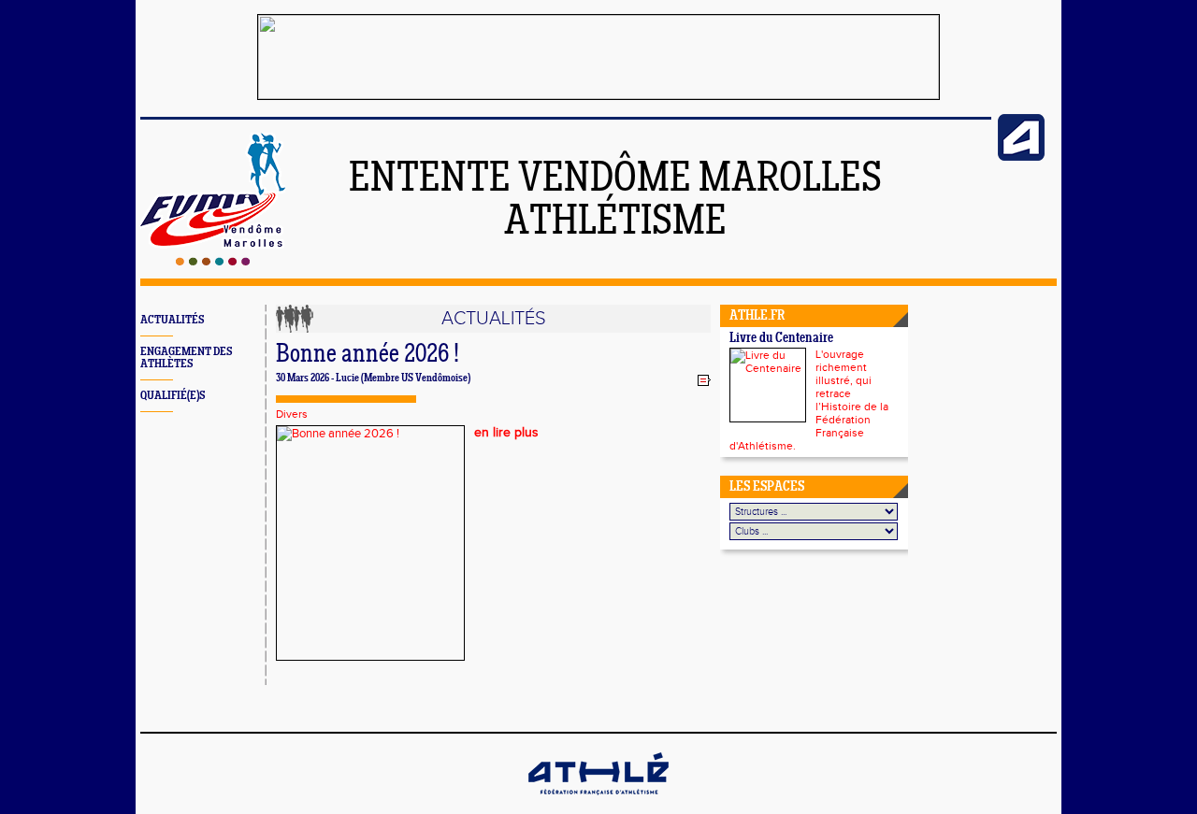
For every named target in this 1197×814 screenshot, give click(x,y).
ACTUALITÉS (172, 320)
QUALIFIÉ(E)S (172, 396)
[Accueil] (212, 261)
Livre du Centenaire (781, 339)
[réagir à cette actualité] (704, 379)
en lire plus (506, 432)
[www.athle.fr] (1021, 157)
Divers (292, 414)
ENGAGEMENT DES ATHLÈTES (186, 358)
